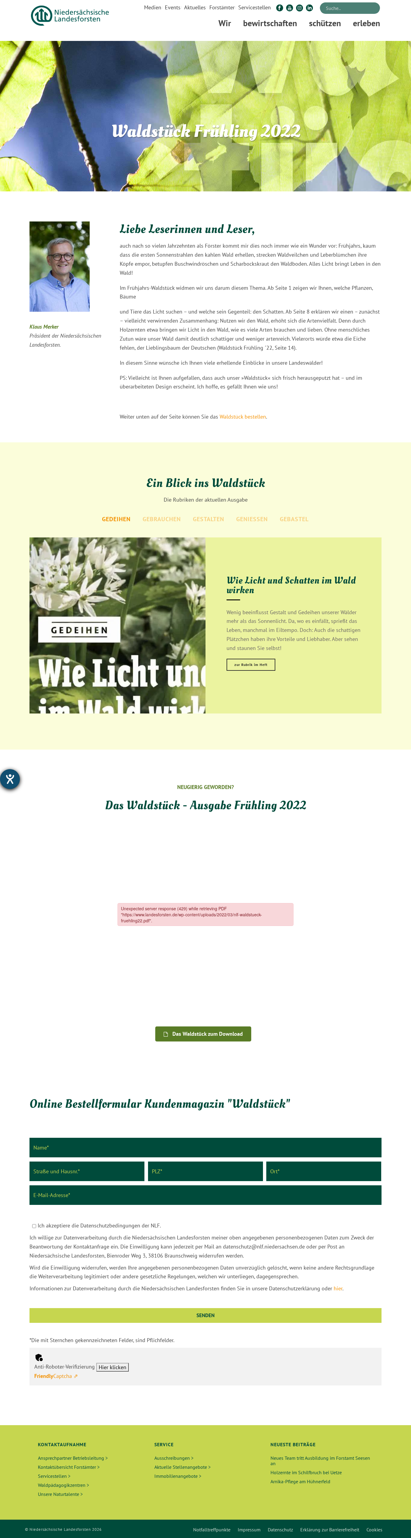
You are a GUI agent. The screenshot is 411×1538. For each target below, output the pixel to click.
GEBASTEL (294, 519)
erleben (366, 23)
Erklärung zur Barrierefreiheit (329, 1529)
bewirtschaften (270, 23)
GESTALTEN (208, 519)
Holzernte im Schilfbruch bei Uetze (306, 1472)
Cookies (374, 1529)
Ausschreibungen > (173, 1458)
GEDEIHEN (116, 519)
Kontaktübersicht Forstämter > (69, 1467)
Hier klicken (112, 1367)
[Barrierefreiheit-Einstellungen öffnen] (10, 779)
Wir (224, 23)
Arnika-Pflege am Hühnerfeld (300, 1481)
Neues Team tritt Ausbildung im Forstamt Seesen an (320, 1460)
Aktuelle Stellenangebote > (182, 1467)
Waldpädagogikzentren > (63, 1485)
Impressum (249, 1529)
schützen (325, 23)
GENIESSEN (252, 519)
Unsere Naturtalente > (60, 1494)
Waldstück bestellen (243, 416)
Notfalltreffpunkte (211, 1529)
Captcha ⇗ (56, 1375)
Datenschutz (280, 1529)
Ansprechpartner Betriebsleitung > (73, 1458)
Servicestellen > (54, 1476)
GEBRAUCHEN (162, 519)
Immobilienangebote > (177, 1476)
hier (338, 1288)
